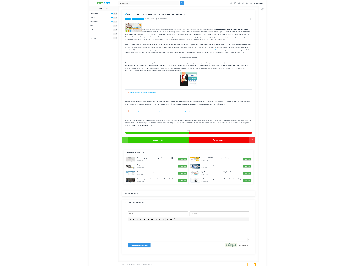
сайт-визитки (218, 50)
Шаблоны (93, 30)
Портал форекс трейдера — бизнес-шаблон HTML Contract (157, 179)
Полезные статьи (138, 19)
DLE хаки (93, 26)
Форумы (93, 18)
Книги (92, 34)
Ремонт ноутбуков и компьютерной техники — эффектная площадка (161, 158)
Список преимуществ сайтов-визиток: (143, 92)
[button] (256, 3)
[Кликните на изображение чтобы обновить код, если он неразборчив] (231, 245)
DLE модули (94, 22)
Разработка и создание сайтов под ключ (216, 165)
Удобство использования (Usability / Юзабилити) (218, 172)
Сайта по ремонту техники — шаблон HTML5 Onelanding (221, 179)
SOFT (103, 3)
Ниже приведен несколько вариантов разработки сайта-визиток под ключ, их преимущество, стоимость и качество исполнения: (175, 111)
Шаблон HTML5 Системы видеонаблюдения (217, 158)
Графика (93, 38)
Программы (94, 13)
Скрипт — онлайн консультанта (148, 172)
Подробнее (182, 159)
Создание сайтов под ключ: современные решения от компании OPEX (162, 165)
